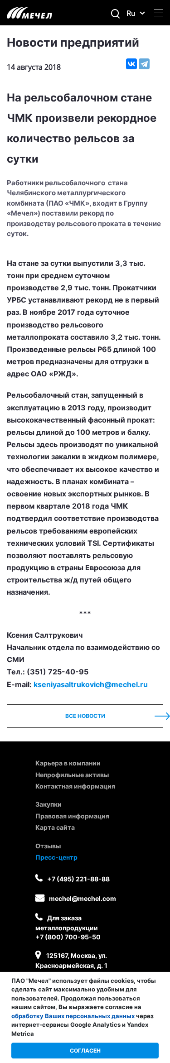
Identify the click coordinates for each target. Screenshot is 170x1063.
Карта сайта (55, 827)
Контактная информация (75, 786)
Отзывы (48, 846)
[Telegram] (144, 63)
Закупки (48, 804)
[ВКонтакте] (131, 63)
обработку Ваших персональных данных (73, 1016)
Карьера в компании (68, 763)
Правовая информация (72, 816)
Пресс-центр (56, 857)
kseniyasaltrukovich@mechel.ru (91, 684)
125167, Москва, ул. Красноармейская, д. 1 (71, 960)
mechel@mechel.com (82, 898)
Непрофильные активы (72, 775)
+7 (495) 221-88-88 (78, 879)
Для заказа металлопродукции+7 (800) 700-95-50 (68, 927)
